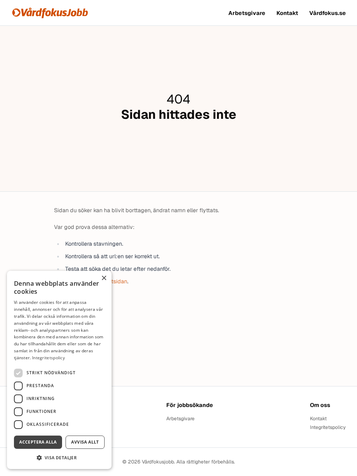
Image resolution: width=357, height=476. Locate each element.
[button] (59, 457)
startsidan (114, 281)
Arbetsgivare (246, 13)
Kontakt (287, 13)
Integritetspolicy (328, 427)
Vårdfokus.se (327, 13)
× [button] (103, 278)
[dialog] (59, 370)
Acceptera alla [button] (38, 442)
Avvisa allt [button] (85, 442)
